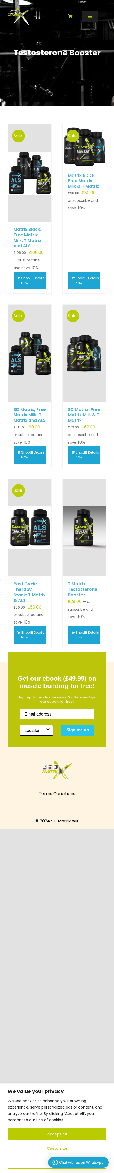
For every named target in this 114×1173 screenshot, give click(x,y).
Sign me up (77, 730)
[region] (57, 1128)
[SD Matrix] (18, 9)
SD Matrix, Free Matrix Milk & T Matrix (84, 415)
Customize (57, 1148)
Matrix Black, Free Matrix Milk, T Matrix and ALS (27, 237)
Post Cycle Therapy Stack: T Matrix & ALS (30, 592)
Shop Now (25, 280)
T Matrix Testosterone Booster (82, 589)
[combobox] (34, 730)
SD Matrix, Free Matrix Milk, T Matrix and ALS (30, 415)
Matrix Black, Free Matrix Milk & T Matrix (83, 180)
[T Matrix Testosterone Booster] (84, 527)
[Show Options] (48, 730)
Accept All (57, 1134)
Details (38, 278)
